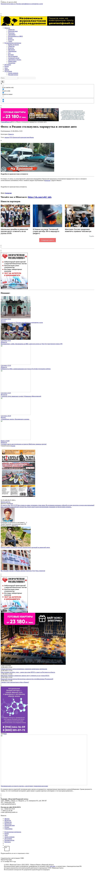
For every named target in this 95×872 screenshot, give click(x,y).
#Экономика (8, 828)
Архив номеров (13, 73)
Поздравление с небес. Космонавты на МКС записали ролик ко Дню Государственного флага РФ (31, 344)
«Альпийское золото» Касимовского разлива (15, 419)
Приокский (16, 137)
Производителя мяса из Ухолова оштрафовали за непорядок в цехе (22, 4)
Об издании (8, 71)
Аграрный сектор (13, 58)
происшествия (24, 137)
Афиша (6, 69)
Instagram (47, 180)
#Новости (4, 342)
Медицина (11, 49)
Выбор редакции (13, 44)
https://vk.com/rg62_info (39, 197)
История (11, 54)
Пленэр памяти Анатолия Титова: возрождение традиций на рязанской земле (25, 547)
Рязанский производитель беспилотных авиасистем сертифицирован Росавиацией (27, 679)
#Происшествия (9, 825)
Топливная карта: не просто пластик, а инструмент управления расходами (24, 786)
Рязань (3, 9)
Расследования (13, 56)
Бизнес (10, 38)
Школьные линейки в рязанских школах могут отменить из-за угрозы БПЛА (25, 675)
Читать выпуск (5, 502)
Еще (11, 503)
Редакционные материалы (12, 43)
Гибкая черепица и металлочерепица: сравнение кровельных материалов (24, 669)
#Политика (8, 823)
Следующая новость (47, 240)
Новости (7, 28)
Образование (12, 51)
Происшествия (13, 31)
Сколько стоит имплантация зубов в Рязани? (15, 682)
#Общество (8, 822)
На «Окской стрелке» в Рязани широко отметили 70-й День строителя (23, 570)
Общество (11, 29)
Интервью (7, 64)
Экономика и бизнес (14, 59)
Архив (13, 446)
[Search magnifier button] (2, 81)
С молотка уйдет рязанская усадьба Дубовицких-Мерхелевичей (21, 396)
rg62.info (52, 866)
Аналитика (11, 63)
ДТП (10, 137)
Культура (11, 39)
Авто (6, 68)
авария (7, 137)
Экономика (11, 34)
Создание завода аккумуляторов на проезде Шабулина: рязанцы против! (23, 444)
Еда (9, 53)
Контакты (7, 842)
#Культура (4, 394)
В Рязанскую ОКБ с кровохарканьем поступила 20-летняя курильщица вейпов (26, 369)
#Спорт (6, 827)
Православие (12, 61)
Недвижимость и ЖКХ (15, 36)
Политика (11, 33)
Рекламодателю (13, 74)
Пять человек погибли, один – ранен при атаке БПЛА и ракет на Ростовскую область (28, 672)
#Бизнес (3, 321)
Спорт (10, 41)
